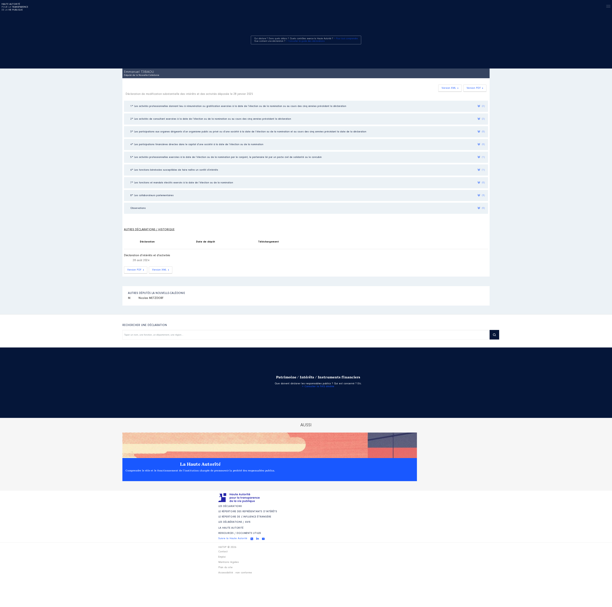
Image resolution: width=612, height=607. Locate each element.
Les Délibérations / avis (234, 522)
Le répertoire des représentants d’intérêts (247, 511)
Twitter (252, 539)
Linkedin (257, 538)
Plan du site (225, 567)
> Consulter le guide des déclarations (305, 41)
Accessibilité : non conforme (235, 572)
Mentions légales (228, 562)
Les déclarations (230, 506)
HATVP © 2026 (227, 547)
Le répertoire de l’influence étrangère (244, 517)
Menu (608, 7)
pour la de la (15, 7)
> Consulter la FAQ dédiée (318, 386)
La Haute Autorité (200, 464)
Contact (223, 551)
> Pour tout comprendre (346, 39)
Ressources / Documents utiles (239, 533)
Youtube (263, 539)
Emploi (222, 557)
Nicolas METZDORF (146, 298)
